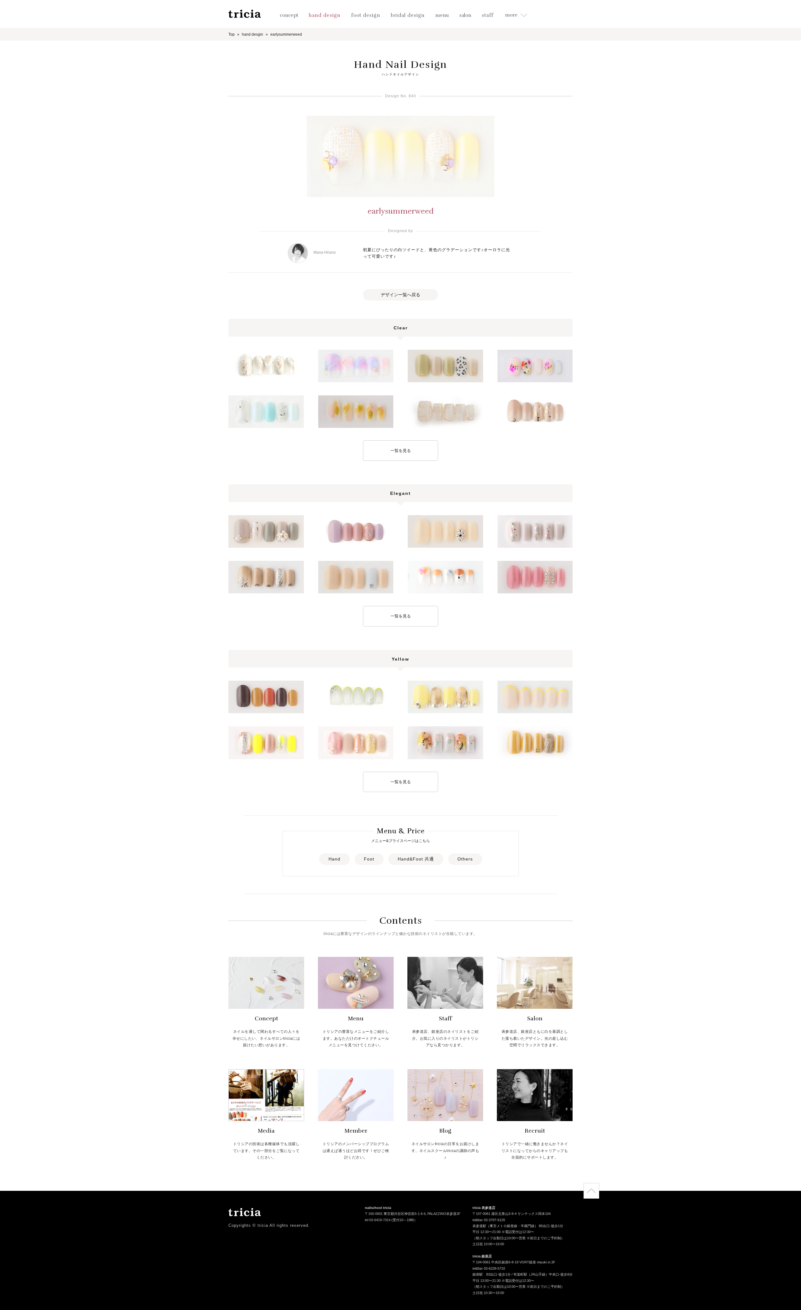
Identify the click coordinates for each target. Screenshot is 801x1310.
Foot (369, 858)
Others (465, 858)
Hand (334, 858)
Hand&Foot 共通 (416, 858)
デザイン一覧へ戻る (400, 294)
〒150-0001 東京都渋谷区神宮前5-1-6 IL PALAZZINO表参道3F (413, 1214)
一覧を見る (400, 450)
